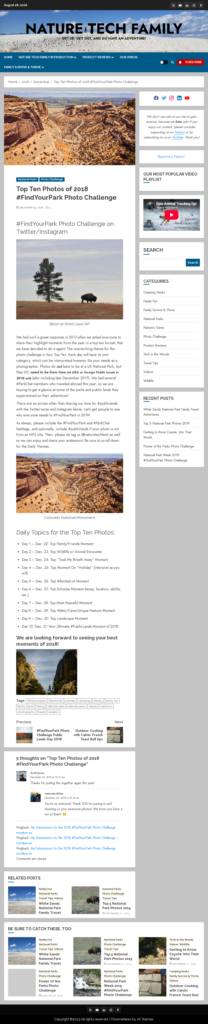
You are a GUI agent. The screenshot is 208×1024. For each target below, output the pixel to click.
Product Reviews (96, 57)
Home (8, 57)
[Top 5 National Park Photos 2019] (85, 900)
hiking (40, 706)
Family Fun (45, 889)
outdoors (106, 706)
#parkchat (55, 700)
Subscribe (193, 62)
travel (41, 712)
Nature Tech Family (104, 28)
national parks (76, 706)
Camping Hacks (154, 292)
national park (56, 706)
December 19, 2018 (31, 207)
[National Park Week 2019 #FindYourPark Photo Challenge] (87, 982)
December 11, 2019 (184, 964)
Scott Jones (37, 773)
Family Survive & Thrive (22, 67)
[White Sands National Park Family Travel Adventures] (22, 900)
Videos (58, 898)
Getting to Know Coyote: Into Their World (184, 954)
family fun (111, 700)
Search (153, 250)
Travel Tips (46, 898)
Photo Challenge (52, 179)
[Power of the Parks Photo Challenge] (22, 982)
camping (84, 700)
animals (71, 700)
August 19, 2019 (52, 995)
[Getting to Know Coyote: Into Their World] (152, 951)
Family (98, 700)
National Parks (27, 179)
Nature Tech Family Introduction (46, 57)
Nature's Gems (153, 327)
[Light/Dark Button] (164, 62)
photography (26, 712)
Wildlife (148, 380)
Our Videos (129, 57)
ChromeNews (121, 1019)
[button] (172, 62)
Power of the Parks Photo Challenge (168, 446)
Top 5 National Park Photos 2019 (166, 423)
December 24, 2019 (118, 913)
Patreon (179, 132)
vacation (53, 712)
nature (93, 706)
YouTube (177, 137)
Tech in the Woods (156, 354)
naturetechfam (54, 793)
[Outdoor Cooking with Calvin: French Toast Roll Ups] (152, 982)
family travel (25, 706)
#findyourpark (36, 700)
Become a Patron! (171, 157)
